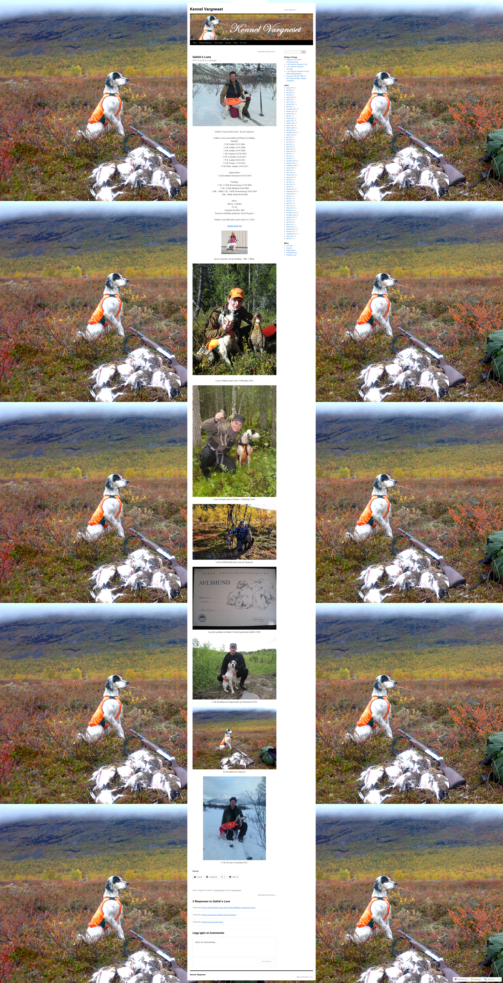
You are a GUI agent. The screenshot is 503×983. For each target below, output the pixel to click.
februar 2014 (290, 189)
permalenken (236, 890)
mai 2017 (289, 156)
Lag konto (289, 245)
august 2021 (290, 125)
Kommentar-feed (291, 252)
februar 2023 (290, 118)
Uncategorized (219, 890)
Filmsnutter (218, 42)
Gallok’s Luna (202, 57)
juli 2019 (289, 137)
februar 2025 (290, 104)
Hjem (195, 42)
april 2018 (289, 146)
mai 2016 (289, 170)
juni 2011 (289, 238)
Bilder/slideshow (205, 42)
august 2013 (290, 194)
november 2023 (291, 109)
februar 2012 (290, 227)
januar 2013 (290, 210)
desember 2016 (291, 161)
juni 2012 (289, 220)
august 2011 (290, 236)
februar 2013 (290, 208)
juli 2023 (289, 116)
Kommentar (266, 961)
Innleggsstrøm (290, 250)
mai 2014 (289, 187)
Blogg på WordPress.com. (305, 977)
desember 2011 (291, 229)
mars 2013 (289, 205)
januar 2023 (290, 121)
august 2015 (290, 177)
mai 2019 (289, 142)
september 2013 (291, 191)
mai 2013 (289, 201)
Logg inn (289, 248)
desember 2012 (291, 212)
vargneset (212, 60)
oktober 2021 (290, 123)
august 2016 (290, 168)
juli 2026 (289, 90)
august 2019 (290, 135)
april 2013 (289, 203)
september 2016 (291, 165)
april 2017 (289, 158)
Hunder (228, 42)
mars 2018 (289, 149)
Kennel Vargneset (206, 9)
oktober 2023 (290, 111)
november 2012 (291, 215)
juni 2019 (289, 139)
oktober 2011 (290, 231)
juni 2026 (289, 92)
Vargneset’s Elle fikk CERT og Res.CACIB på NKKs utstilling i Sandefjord (296, 78)
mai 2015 (289, 182)
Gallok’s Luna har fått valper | (213, 922)
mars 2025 (289, 102)
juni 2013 (289, 198)
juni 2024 (289, 106)
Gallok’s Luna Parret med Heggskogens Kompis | (219, 915)
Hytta (235, 42)
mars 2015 (289, 184)
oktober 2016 (290, 163)
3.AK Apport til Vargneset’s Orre (296, 64)
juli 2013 (289, 196)
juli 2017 (289, 154)
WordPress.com (291, 255)
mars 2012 (289, 224)
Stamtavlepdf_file (234, 225)
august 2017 (290, 151)
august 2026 (290, 88)
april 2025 (289, 99)
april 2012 (289, 222)
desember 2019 (291, 132)
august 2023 (290, 114)
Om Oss (243, 42)
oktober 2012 (290, 217)
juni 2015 (289, 179)
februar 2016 (290, 175)
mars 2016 (289, 172)
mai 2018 (289, 144)
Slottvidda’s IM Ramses (267, 51)
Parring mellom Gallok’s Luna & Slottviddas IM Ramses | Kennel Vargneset (228, 907)
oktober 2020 (290, 128)
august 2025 (290, 97)
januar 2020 (290, 130)
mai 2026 (289, 95)
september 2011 (291, 234)
